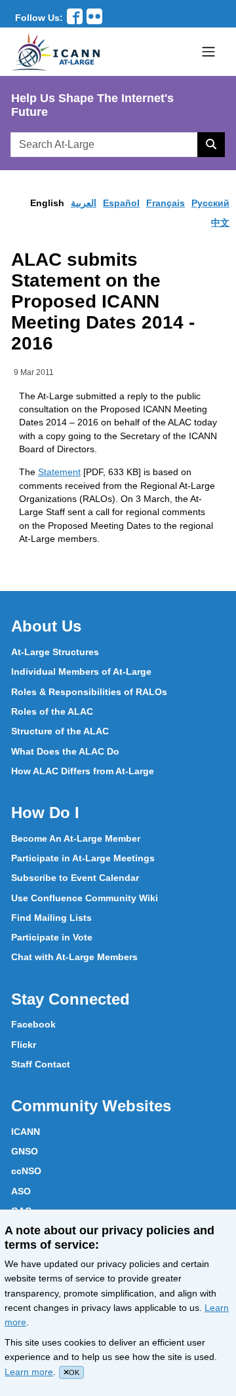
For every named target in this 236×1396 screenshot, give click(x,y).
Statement (59, 472)
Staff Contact (40, 1064)
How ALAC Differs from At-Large (82, 771)
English (47, 203)
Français (165, 203)
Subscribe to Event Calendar (75, 877)
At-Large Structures (55, 652)
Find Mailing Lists (51, 917)
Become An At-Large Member (75, 838)
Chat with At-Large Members (74, 957)
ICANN (25, 1131)
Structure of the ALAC (60, 731)
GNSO (24, 1151)
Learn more (29, 1372)
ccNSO (26, 1171)
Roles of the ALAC (52, 711)
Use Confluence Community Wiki (84, 898)
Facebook (33, 1024)
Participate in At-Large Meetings (83, 858)
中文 (220, 222)
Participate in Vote (51, 937)
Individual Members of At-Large (81, 671)
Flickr (23, 1044)
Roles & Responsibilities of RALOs (89, 692)
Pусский (210, 203)
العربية (83, 203)
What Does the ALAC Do (65, 751)
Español (121, 203)
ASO (21, 1191)
